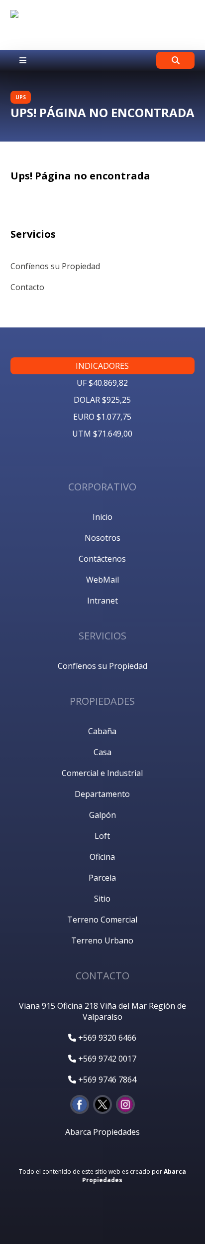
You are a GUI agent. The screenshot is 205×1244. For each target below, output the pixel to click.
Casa (102, 752)
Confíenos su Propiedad (55, 266)
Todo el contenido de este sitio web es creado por (102, 1175)
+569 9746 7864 (106, 1079)
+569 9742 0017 (106, 1058)
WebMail (102, 579)
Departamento (102, 793)
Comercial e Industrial (102, 773)
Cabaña (102, 731)
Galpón (102, 814)
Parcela (102, 877)
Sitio (102, 898)
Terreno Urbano (102, 940)
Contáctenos (102, 558)
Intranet (102, 600)
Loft (102, 835)
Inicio (102, 516)
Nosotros (102, 537)
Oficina (102, 856)
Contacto (27, 287)
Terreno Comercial (102, 919)
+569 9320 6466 (106, 1037)
